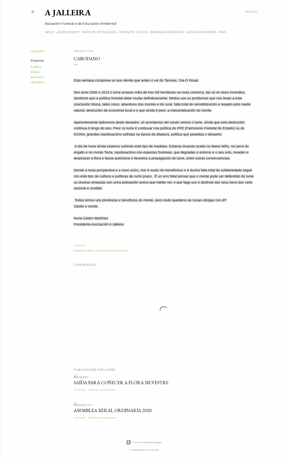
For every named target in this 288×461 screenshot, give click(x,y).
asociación (38, 77)
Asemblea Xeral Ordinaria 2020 (113, 410)
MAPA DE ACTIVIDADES (99, 32)
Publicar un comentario (102, 389)
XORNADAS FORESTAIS (167, 32)
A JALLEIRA (68, 12)
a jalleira (36, 67)
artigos (35, 72)
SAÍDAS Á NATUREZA (201, 32)
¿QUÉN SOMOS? (68, 32)
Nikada (155, 449)
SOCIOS (142, 32)
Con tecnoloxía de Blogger (147, 442)
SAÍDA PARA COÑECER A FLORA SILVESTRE (121, 382)
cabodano (37, 82)
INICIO (49, 32)
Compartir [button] (37, 51)
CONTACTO (127, 32)
